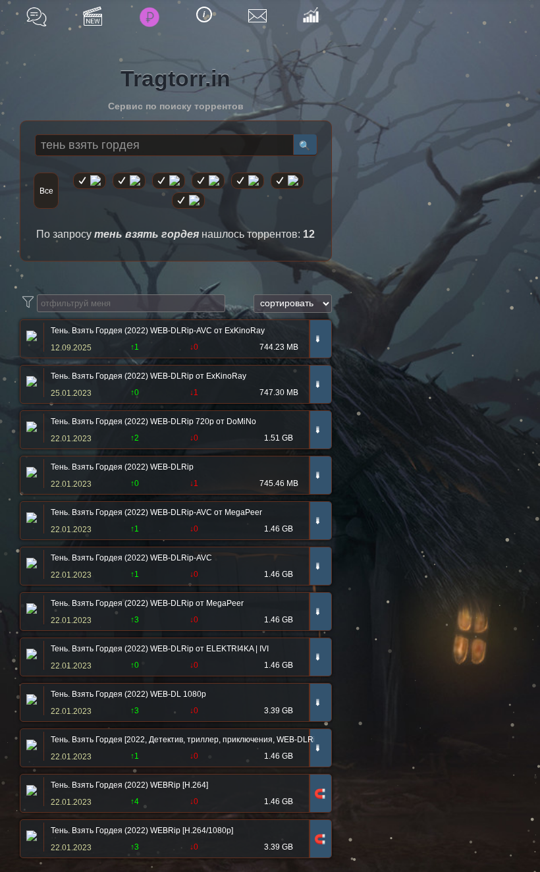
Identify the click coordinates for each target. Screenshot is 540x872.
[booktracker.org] (247, 181)
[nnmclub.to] (129, 181)
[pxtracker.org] (188, 200)
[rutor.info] (89, 181)
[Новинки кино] (92, 16)
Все (46, 191)
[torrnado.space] (287, 181)
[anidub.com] (168, 181)
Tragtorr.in (175, 78)
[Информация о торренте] (29, 337)
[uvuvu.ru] (208, 181)
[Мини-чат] (36, 17)
